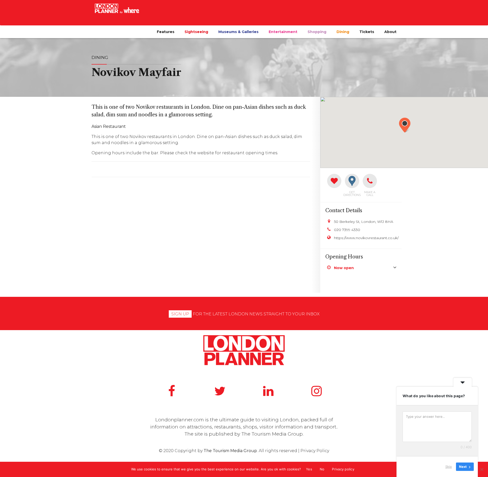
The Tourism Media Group (272, 434)
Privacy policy (343, 469)
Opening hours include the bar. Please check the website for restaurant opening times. (185, 152)
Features (165, 31)
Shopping (317, 31)
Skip (448, 467)
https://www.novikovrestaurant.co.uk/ (365, 238)
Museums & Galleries (238, 31)
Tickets (366, 31)
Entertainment (283, 31)
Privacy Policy (314, 450)
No (322, 469)
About (390, 31)
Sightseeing (196, 31)
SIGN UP (180, 314)
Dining (343, 31)
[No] (481, 469)
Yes (309, 469)
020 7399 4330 (347, 229)
